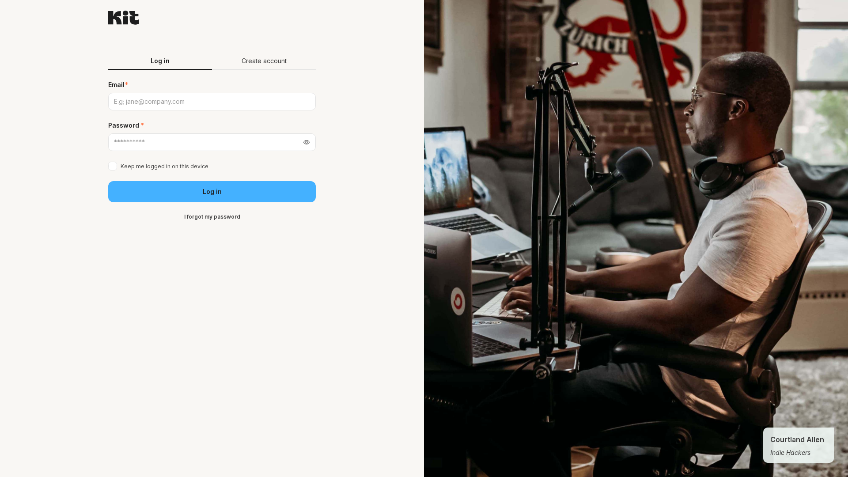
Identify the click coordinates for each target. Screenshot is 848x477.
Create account (264, 60)
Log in (212, 191)
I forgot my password (212, 216)
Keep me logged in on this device (164, 166)
